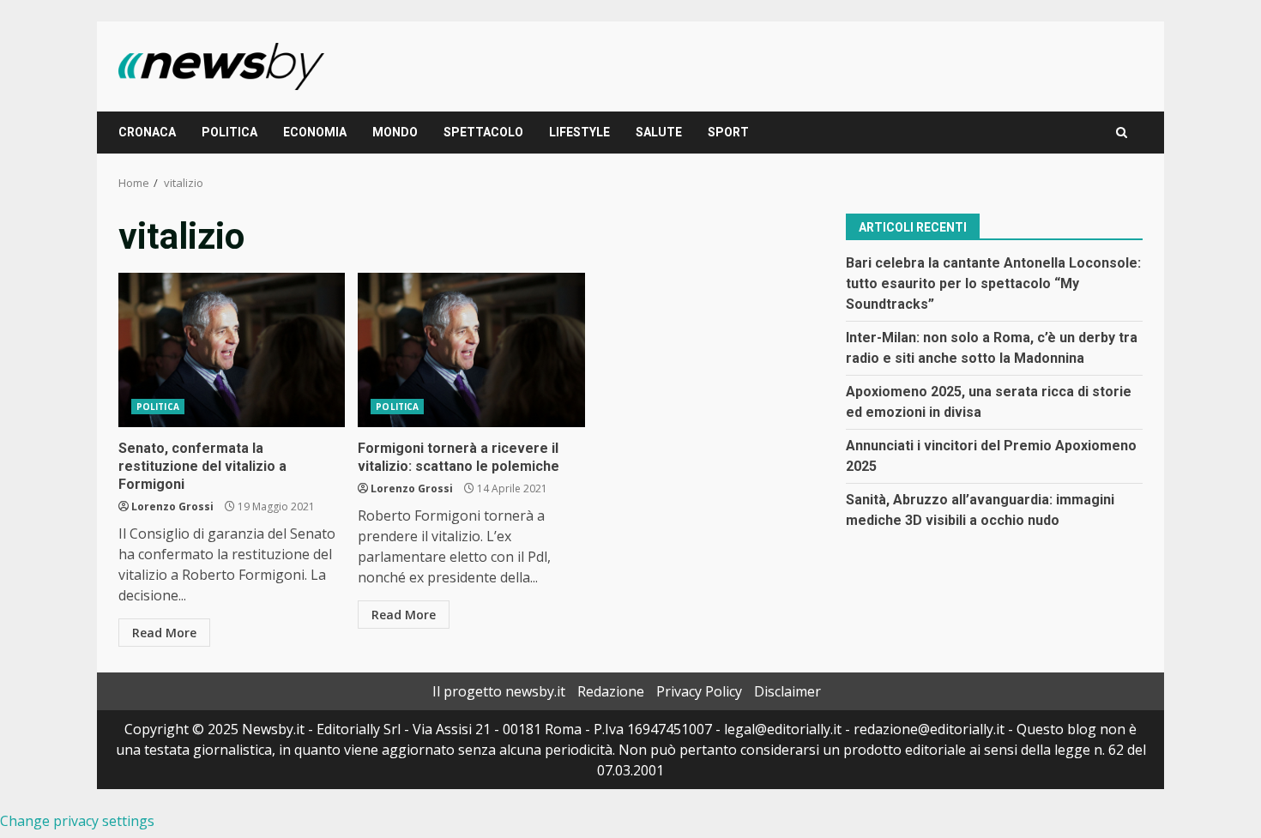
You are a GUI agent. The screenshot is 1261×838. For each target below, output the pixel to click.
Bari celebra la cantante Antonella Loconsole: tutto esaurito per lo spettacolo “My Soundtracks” (993, 283)
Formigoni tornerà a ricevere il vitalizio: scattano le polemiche (471, 350)
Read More (164, 632)
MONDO (395, 132)
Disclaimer (787, 691)
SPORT (728, 132)
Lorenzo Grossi (172, 506)
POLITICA (229, 132)
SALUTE (659, 132)
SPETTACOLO (483, 132)
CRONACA (147, 132)
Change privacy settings (77, 820)
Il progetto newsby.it (498, 691)
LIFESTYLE (579, 132)
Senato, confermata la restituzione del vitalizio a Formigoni (231, 350)
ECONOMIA (315, 132)
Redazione (610, 691)
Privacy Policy (699, 691)
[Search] (1121, 132)
